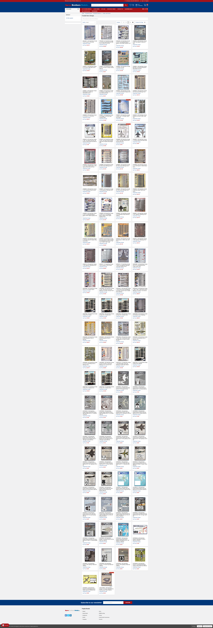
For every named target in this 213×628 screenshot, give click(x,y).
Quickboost (85, 615)
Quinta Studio (85, 613)
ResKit (84, 617)
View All (100, 619)
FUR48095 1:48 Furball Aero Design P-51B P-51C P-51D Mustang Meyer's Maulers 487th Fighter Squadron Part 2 (106, 215)
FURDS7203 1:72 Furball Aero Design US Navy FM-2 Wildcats (140, 363)
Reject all (200, 626)
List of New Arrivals (87, 9)
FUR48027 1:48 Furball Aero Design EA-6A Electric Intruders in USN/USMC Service (90, 91)
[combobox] (109, 5)
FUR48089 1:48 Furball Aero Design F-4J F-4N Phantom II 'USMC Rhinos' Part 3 (140, 165)
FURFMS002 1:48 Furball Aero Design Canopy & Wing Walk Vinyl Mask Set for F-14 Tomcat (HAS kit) (140, 388)
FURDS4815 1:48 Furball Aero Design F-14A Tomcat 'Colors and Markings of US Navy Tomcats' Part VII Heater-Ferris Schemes (123, 290)
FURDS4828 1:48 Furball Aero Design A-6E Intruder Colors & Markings (140, 314)
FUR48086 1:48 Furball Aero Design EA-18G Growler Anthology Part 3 (106, 165)
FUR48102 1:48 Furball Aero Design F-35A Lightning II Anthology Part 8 (90, 265)
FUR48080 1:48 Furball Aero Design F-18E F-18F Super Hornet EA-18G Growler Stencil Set (123, 140)
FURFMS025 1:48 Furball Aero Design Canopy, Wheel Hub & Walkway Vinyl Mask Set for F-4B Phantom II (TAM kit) (122, 540)
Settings (194, 626)
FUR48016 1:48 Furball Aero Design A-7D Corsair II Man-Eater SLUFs (90, 67)
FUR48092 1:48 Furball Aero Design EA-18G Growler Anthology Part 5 (123, 189)
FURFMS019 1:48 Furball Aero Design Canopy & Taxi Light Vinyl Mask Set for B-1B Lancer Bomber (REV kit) (89, 514)
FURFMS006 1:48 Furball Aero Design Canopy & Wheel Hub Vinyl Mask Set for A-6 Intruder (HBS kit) (139, 412)
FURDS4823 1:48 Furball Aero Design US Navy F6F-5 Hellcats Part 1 (106, 314)
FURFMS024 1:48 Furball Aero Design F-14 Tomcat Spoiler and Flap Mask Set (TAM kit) (106, 539)
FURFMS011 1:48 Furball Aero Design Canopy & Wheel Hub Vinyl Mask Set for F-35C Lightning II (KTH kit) (90, 463)
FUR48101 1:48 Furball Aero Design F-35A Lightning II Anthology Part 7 (140, 239)
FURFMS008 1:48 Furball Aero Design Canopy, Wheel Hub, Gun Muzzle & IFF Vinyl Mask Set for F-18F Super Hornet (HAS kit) (106, 438)
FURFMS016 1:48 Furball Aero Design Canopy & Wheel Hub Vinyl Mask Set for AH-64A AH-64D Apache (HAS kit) (106, 489)
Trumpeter (85, 619)
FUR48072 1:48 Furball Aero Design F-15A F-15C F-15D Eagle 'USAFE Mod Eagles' (123, 116)
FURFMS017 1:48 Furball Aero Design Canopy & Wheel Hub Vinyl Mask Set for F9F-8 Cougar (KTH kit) (123, 488)
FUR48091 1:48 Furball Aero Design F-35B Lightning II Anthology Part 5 (106, 189)
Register (147, 0)
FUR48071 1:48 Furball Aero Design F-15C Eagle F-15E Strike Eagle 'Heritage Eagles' (106, 116)
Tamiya (100, 615)
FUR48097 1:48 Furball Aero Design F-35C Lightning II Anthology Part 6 (140, 214)
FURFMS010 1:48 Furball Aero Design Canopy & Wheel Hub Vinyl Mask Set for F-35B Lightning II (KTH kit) (140, 438)
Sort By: (84, 22)
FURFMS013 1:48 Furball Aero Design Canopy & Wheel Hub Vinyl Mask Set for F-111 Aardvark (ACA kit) (122, 463)
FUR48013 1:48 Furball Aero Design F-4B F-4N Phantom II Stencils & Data (140, 42)
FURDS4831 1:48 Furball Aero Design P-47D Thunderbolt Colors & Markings (106, 338)
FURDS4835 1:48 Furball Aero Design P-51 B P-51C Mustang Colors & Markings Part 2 (90, 363)
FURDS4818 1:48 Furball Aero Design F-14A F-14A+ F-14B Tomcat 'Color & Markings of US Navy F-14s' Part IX (140, 289)
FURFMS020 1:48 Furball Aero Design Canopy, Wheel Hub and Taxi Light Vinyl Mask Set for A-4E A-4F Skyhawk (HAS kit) (106, 514)
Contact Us (120, 9)
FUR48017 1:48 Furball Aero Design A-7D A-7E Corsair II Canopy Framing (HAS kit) (106, 67)
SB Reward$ (94, 11)
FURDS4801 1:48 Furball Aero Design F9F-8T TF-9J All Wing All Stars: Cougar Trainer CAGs (140, 265)
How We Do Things (111, 9)
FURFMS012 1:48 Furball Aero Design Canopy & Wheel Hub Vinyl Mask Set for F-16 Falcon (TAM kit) (106, 463)
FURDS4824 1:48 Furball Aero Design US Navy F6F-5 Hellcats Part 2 (123, 314)
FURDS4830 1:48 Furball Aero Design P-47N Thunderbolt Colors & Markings (90, 338)
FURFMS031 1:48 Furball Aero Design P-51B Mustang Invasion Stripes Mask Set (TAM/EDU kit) (89, 589)
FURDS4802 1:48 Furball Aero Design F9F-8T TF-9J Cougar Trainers (90, 289)
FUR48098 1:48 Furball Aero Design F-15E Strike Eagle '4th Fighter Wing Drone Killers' (90, 239)
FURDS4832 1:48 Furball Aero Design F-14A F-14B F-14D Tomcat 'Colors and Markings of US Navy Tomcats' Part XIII (123, 338)
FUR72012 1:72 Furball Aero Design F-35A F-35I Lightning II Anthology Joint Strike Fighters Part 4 (123, 265)
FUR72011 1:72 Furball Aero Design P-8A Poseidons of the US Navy (106, 265)
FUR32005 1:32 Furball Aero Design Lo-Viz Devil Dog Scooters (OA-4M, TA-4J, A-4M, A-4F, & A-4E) (106, 42)
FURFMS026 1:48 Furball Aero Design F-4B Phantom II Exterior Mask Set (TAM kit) (139, 539)
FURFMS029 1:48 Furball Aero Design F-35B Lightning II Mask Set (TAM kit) (123, 564)
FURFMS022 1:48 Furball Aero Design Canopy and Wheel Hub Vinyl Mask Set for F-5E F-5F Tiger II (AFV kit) (140, 514)
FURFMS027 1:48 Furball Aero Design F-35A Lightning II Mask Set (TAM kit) (90, 564)
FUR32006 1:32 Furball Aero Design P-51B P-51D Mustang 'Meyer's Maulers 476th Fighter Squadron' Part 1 (123, 42)
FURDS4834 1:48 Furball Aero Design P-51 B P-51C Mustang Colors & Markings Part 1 (140, 338)
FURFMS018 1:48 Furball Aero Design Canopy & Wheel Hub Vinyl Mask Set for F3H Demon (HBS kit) (139, 488)
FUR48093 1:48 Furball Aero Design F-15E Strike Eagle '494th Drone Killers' (140, 190)
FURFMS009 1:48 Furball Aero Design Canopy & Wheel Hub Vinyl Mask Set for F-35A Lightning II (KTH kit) (123, 438)
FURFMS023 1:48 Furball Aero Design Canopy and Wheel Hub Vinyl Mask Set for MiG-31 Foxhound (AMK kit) (90, 540)
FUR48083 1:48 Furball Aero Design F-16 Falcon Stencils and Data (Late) (140, 140)
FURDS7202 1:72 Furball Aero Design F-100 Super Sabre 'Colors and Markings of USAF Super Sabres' (123, 363)
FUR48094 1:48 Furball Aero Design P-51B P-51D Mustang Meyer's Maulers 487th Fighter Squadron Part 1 (90, 215)
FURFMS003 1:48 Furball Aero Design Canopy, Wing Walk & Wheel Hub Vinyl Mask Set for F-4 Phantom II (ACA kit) (90, 413)
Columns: (118, 22)
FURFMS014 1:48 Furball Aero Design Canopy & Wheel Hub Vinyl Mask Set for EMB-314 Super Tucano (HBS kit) (140, 463)
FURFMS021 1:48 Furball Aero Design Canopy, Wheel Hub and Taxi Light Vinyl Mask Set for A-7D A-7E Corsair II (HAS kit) (123, 514)
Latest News (96, 9)
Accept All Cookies (207, 626)
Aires (100, 611)
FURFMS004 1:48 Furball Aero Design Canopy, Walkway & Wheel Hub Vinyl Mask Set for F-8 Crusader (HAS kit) (106, 413)
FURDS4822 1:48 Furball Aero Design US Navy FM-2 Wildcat (90, 314)
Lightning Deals (128, 9)
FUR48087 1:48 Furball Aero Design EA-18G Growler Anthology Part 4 (123, 165)
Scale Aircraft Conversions (104, 617)
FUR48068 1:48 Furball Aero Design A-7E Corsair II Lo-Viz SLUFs (90, 115)
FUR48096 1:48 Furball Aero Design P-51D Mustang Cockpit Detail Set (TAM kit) (123, 214)
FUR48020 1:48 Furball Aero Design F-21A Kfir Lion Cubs (123, 67)
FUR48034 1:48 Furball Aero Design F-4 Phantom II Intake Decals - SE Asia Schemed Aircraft (106, 91)
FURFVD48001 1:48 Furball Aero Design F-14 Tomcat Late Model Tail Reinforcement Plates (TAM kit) (106, 589)
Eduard (84, 611)
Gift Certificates (86, 11)
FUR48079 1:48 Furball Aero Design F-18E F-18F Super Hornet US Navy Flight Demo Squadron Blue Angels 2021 (106, 141)
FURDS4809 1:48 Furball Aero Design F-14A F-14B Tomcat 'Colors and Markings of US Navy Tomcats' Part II (106, 289)
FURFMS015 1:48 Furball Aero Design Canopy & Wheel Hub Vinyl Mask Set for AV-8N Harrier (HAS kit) (90, 488)
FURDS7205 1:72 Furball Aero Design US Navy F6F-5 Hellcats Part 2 (106, 387)
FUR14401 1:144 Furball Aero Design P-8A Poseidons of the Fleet (90, 41)
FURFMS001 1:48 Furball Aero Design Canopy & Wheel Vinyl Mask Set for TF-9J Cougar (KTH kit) (123, 388)
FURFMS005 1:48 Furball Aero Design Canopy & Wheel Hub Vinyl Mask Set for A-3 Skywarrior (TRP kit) (123, 412)
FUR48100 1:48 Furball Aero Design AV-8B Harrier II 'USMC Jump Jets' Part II (123, 239)
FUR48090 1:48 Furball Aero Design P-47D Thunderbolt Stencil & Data (90, 189)
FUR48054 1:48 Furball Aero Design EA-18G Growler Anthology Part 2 (140, 91)
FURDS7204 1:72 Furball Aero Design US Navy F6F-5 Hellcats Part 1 (90, 387)
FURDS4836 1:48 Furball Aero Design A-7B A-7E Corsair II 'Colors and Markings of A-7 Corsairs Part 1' (106, 363)
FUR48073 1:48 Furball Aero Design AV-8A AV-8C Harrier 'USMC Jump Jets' (140, 116)
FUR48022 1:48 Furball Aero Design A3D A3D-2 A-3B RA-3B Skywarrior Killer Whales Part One (140, 67)
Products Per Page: (139, 22)
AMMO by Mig (102, 613)
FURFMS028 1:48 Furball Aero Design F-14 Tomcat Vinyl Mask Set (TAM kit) (106, 564)
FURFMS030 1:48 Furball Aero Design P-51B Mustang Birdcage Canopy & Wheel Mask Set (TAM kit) (140, 564)
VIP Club (103, 9)
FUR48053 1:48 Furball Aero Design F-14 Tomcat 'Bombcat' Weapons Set (123, 91)
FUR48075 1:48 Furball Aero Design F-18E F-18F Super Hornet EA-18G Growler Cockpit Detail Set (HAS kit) (90, 140)
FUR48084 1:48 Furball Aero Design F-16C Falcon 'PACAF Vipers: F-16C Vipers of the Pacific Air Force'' (90, 165)
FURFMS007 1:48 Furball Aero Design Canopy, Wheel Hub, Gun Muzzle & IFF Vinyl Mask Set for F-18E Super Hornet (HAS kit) (89, 438)
